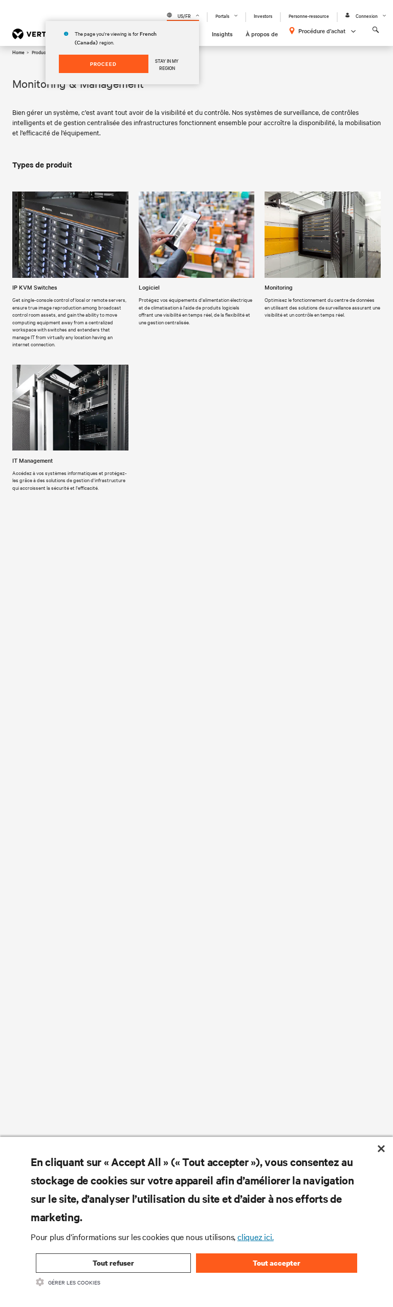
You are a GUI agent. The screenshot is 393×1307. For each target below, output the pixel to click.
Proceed (103, 63)
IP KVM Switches (34, 287)
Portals (222, 15)
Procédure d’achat (321, 31)
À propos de (262, 34)
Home (18, 51)
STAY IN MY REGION (167, 64)
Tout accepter (276, 1263)
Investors (263, 15)
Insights (222, 34)
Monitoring (279, 287)
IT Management (32, 460)
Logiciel (149, 287)
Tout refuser (113, 1263)
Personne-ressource (309, 15)
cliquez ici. (255, 1236)
